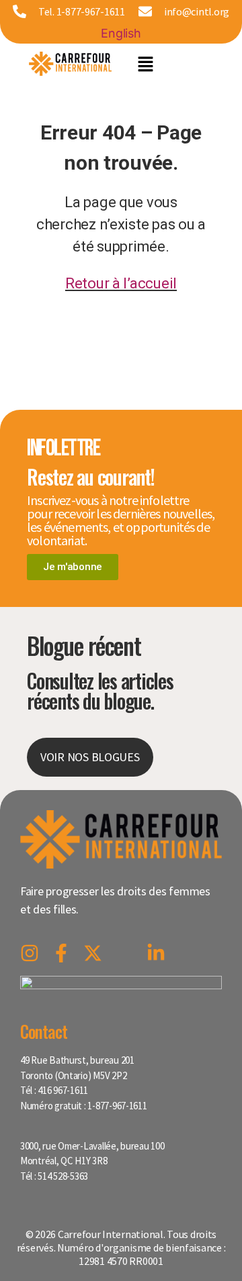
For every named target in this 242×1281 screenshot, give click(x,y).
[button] (145, 63)
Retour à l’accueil (121, 283)
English (120, 33)
